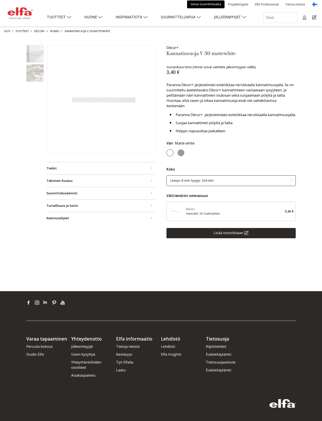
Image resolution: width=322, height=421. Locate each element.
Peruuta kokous (39, 346)
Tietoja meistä (128, 346)
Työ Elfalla (124, 362)
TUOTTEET (22, 31)
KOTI (7, 31)
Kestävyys (124, 354)
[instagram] (38, 302)
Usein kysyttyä (83, 354)
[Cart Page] (315, 18)
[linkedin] (46, 302)
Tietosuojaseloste (220, 362)
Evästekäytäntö (218, 354)
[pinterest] (55, 302)
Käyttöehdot (216, 346)
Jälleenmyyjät (82, 346)
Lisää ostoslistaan (228, 232)
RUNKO (55, 31)
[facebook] (29, 302)
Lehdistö (168, 346)
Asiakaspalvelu (83, 375)
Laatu (121, 370)
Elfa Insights (171, 354)
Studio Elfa (35, 354)
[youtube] (63, 302)
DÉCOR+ (39, 31)
